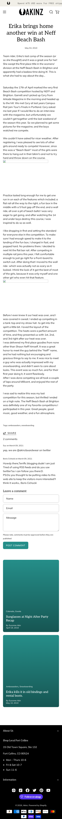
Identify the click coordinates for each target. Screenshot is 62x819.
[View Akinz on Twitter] (34, 790)
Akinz (25, 805)
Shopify (43, 805)
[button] (51, 12)
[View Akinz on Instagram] (13, 790)
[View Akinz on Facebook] (27, 790)
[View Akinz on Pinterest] (41, 790)
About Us (8, 730)
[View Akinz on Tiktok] (20, 790)
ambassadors (14, 425)
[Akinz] (31, 12)
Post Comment (15, 545)
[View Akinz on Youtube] (48, 790)
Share (12, 433)
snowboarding (27, 425)
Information (9, 779)
